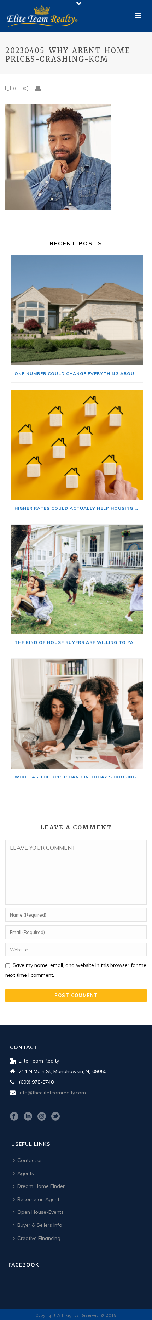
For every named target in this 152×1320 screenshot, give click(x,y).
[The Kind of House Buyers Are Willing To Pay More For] (77, 579)
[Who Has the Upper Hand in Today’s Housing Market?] (77, 714)
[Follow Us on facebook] (14, 1116)
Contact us (30, 1160)
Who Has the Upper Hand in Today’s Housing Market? (78, 777)
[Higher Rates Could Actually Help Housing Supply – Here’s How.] (77, 445)
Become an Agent (38, 1199)
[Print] (41, 88)
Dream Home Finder (41, 1186)
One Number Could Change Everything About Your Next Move (78, 373)
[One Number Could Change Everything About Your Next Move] (77, 310)
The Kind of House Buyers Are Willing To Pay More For (78, 642)
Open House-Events (40, 1212)
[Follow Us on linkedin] (28, 1116)
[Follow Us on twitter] (55, 1116)
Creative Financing (38, 1238)
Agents (25, 1173)
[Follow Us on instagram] (41, 1116)
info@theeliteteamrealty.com (52, 1092)
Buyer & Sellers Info (39, 1225)
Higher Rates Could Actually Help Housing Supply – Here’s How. (78, 508)
